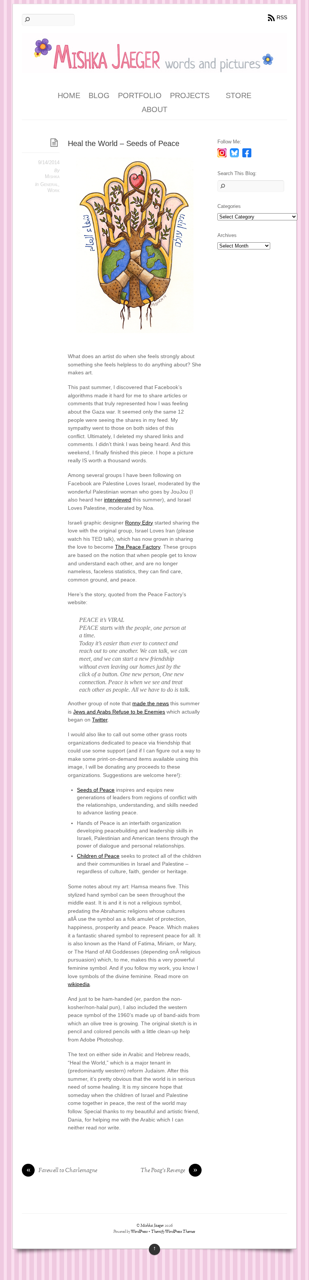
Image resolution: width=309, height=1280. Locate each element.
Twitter (99, 720)
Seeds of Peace (96, 790)
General (49, 184)
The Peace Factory (137, 547)
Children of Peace (98, 856)
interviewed (117, 500)
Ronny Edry (139, 523)
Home (69, 95)
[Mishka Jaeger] (154, 68)
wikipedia (79, 984)
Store (238, 95)
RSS (282, 17)
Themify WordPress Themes (173, 1232)
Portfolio (140, 95)
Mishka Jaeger (152, 1226)
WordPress (139, 1232)
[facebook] (246, 152)
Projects (190, 95)
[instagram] (221, 152)
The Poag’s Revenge (169, 1171)
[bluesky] (234, 152)
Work (53, 190)
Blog (99, 95)
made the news (150, 703)
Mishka (52, 176)
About (154, 109)
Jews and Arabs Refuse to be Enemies (119, 712)
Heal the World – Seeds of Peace (123, 143)
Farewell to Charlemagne (62, 1171)
